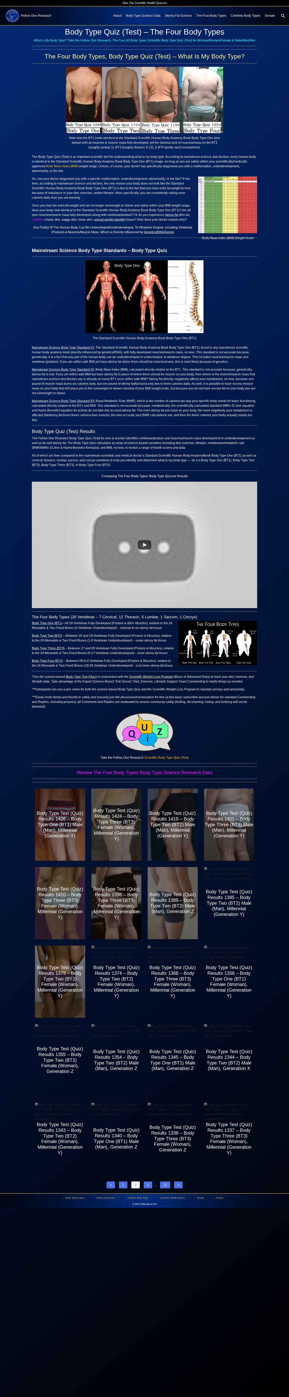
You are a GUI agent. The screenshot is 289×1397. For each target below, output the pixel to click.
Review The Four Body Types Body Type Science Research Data (144, 772)
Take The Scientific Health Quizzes (144, 3)
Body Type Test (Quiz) (81, 676)
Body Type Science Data (143, 15)
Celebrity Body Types (245, 15)
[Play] (144, 545)
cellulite (37, 219)
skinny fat (171, 215)
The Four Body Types (211, 15)
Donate (270, 15)
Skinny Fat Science (178, 15)
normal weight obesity (109, 219)
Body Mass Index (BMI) (62, 166)
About (117, 15)
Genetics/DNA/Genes (159, 232)
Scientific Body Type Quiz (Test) (166, 757)
